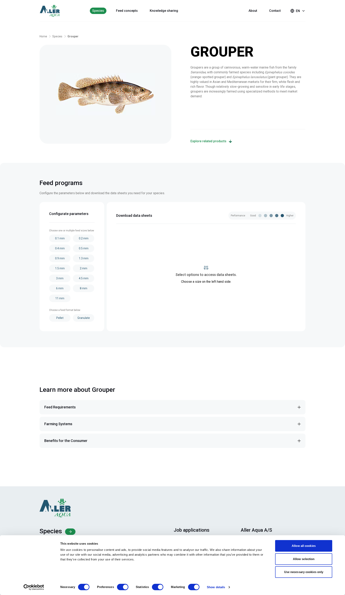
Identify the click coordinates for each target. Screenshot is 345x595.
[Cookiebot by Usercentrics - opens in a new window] (33, 587)
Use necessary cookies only (303, 572)
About (253, 11)
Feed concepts (127, 11)
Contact (275, 11)
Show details (216, 587)
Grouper (72, 36)
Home (43, 36)
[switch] (122, 587)
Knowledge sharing (164, 11)
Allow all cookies (304, 545)
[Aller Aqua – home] (55, 11)
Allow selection (304, 559)
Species (98, 11)
